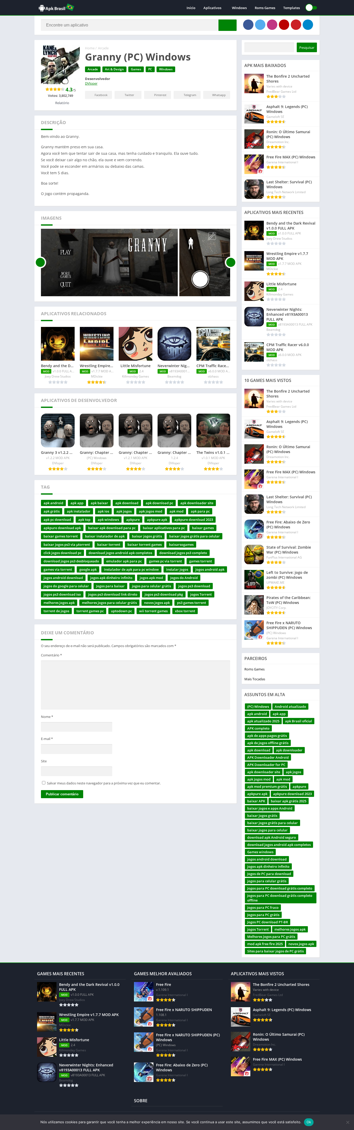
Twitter (129, 95)
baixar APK (256, 801)
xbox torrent (185, 611)
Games (136, 69)
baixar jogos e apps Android (269, 808)
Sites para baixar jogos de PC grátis (275, 951)
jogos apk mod (151, 577)
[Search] (227, 25)
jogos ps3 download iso (62, 594)
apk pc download (57, 519)
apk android (53, 503)
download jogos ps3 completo (183, 552)
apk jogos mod (150, 511)
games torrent (200, 561)
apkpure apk (157, 519)
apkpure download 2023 (193, 519)
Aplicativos (212, 7)
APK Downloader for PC (266, 764)
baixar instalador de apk (105, 536)
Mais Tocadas (254, 679)
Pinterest (160, 95)
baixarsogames (181, 544)
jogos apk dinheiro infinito (111, 577)
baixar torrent (108, 544)
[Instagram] (272, 24)
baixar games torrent (61, 536)
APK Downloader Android (268, 757)
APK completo (258, 728)
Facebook (101, 95)
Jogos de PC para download (269, 873)
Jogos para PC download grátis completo (279, 888)
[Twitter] (260, 24)
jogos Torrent (201, 594)
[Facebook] (248, 24)
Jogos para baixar (110, 586)
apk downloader (289, 750)
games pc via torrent (165, 561)
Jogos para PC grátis (263, 914)
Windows (239, 7)
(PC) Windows (258, 706)
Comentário (51, 655)
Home (90, 48)
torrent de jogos (56, 611)
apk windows (108, 519)
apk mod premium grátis (267, 786)
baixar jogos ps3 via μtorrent (67, 544)
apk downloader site (196, 503)
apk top (84, 519)
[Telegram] (308, 24)
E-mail (47, 738)
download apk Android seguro (271, 837)
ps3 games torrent (191, 602)
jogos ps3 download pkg (164, 594)
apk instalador (78, 511)
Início (191, 7)
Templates (291, 7)
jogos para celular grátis (151, 586)
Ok (309, 1122)
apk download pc (159, 503)
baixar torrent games (145, 544)
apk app (76, 503)
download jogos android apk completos (120, 552)
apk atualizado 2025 (263, 721)
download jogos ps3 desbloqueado (71, 561)
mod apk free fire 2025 (265, 943)
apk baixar (99, 503)
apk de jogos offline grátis (267, 743)
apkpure (133, 519)
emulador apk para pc (124, 561)
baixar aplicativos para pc (164, 528)
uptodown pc (121, 611)
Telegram (190, 95)
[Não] (347, 1122)
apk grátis (52, 511)
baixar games (203, 528)
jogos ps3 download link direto (112, 594)
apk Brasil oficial (298, 721)
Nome (47, 716)
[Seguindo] (231, 262)
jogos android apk (209, 569)
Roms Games (265, 7)
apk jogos (124, 511)
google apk (88, 569)
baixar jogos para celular (267, 830)
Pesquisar (306, 47)
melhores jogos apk (59, 602)
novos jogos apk (157, 602)
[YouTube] (284, 24)
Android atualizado (290, 706)
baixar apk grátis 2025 (288, 801)
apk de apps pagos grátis (267, 735)
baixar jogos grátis (147, 536)
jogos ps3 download (194, 586)
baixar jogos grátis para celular (194, 536)
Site (44, 761)
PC (150, 69)
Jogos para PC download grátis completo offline (279, 898)
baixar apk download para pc (112, 528)
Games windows (260, 852)
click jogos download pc (62, 552)
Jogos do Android (184, 577)
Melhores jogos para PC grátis (271, 936)
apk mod (176, 511)
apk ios (103, 511)
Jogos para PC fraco (263, 907)
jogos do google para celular (66, 586)
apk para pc (200, 511)
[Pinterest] (296, 24)
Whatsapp (219, 95)
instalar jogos (177, 569)
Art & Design (114, 69)
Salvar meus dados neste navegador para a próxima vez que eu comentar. (104, 783)
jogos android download (63, 577)
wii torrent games (153, 611)
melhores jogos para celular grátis (109, 602)
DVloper (91, 83)
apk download (126, 503)
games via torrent (58, 569)
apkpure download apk (62, 528)
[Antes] (40, 262)
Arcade (103, 48)
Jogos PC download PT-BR (267, 922)
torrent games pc (90, 611)
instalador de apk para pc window (131, 569)
